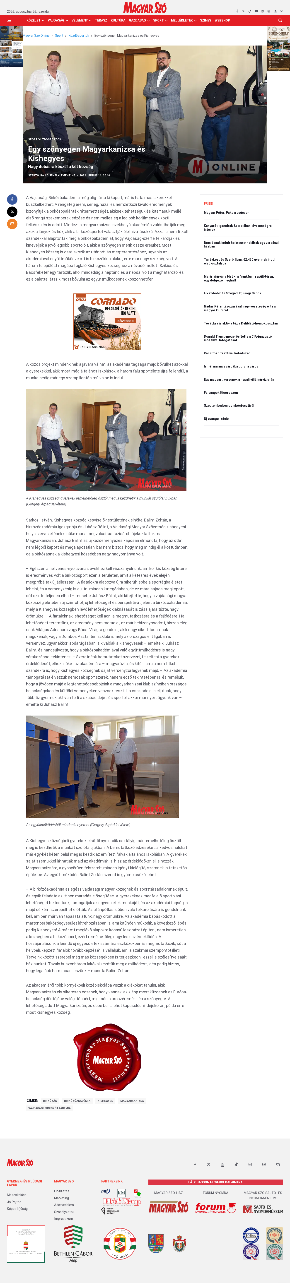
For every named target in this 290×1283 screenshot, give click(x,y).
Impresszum (63, 1219)
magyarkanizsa (132, 1101)
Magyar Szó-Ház (168, 1193)
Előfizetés (61, 1191)
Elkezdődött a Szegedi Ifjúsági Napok (232, 293)
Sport (158, 20)
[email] (281, 11)
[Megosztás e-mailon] (12, 224)
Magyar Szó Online (36, 35)
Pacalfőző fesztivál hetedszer (227, 353)
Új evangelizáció (216, 418)
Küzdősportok (79, 35)
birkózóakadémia (77, 1101)
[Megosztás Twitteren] (12, 212)
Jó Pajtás (14, 1202)
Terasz (101, 20)
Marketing (61, 1198)
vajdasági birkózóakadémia (49, 1108)
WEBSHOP (222, 20)
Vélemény (80, 20)
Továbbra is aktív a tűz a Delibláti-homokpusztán (241, 323)
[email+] (278, 1164)
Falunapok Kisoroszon (221, 392)
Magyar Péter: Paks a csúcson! (227, 212)
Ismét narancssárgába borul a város (231, 366)
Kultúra (118, 20)
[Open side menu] (9, 20)
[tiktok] (249, 11)
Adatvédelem (64, 1205)
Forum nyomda (215, 1193)
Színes (205, 20)
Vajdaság (56, 20)
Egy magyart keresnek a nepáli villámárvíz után (239, 379)
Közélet (34, 20)
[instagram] (262, 11)
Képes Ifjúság (17, 1209)
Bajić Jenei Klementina (57, 175)
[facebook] (237, 11)
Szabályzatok (64, 1212)
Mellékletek (182, 20)
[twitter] (243, 11)
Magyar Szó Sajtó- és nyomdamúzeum (263, 1195)
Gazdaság (137, 20)
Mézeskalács (17, 1195)
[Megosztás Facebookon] (12, 199)
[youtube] (256, 11)
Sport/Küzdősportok (44, 139)
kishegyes (105, 1101)
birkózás (50, 1101)
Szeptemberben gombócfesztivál (229, 405)
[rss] (275, 11)
